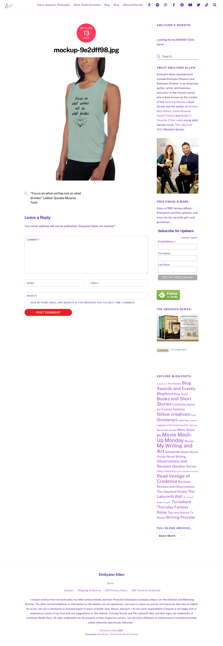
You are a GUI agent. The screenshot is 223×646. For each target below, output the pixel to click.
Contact (69, 590)
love (195, 425)
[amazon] (149, 4)
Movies (189, 441)
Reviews (184, 482)
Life (191, 425)
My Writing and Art (174, 448)
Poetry (160, 471)
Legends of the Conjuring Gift (172, 425)
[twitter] (198, 4)
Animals (160, 384)
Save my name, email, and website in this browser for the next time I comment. (82, 302)
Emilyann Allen (109, 630)
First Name (164, 253)
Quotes (179, 471)
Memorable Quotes (167, 430)
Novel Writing (176, 456)
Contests (179, 404)
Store (110, 583)
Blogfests (165, 393)
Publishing (170, 471)
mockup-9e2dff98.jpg (86, 50)
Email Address (167, 241)
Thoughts (167, 502)
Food (193, 415)
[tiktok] (206, 4)
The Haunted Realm (172, 491)
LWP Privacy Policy (116, 590)
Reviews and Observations (175, 486)
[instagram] (165, 4)
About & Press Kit (133, 5)
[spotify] (157, 4)
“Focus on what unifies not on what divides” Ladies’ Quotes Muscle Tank (55, 197)
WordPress (102, 634)
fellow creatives (173, 414)
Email (95, 283)
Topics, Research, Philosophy (53, 5)
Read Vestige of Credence (173, 478)
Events (167, 409)
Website (32, 296)
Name (31, 283)
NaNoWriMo (172, 452)
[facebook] (173, 4)
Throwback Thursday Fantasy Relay (174, 507)
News (185, 452)
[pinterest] (182, 4)
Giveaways (167, 419)
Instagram (193, 420)
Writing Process (180, 517)
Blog (107, 5)
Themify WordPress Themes (124, 634)
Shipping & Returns (89, 590)
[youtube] (190, 4)
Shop (116, 5)
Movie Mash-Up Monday (174, 437)
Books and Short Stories (174, 401)
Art (165, 384)
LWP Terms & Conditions (146, 590)
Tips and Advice (178, 512)
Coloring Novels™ (176, 101)
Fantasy (178, 409)
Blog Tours (181, 394)
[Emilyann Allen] (9, 8)
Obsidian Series (184, 466)
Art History (174, 383)
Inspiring (183, 420)
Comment (33, 239)
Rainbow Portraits (190, 471)
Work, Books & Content (87, 5)
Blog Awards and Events (176, 385)
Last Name (164, 264)
